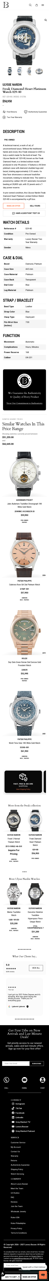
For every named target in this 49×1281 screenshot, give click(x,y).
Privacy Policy (36, 1256)
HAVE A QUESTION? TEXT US (28, 213)
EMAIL (24, 1088)
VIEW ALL (36, 968)
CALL (6, 1088)
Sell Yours (35, 206)
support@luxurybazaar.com (22, 1258)
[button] (45, 20)
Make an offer (29, 1277)
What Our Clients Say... (24, 956)
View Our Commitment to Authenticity (25, 403)
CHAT (42, 1088)
